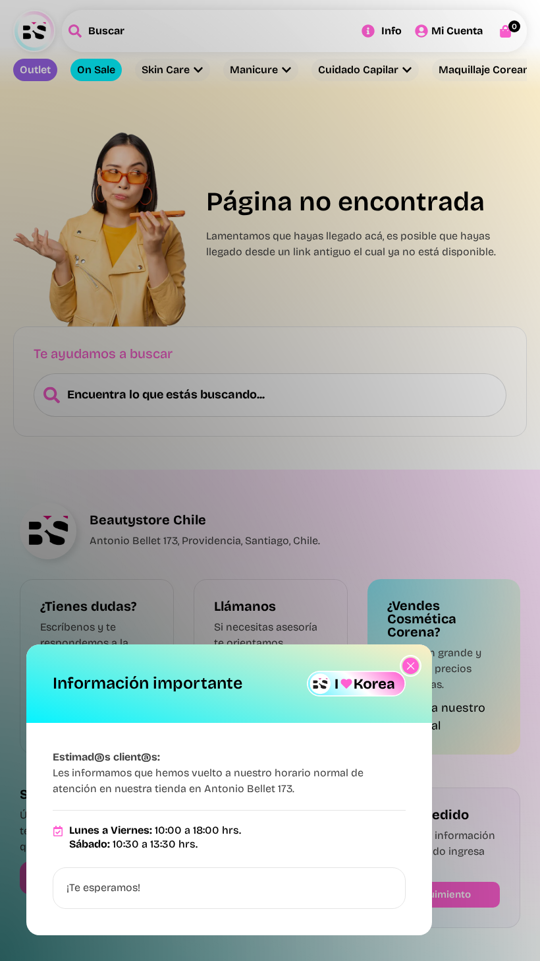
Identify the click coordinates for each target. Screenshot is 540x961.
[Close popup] (410, 666)
